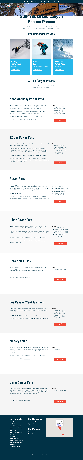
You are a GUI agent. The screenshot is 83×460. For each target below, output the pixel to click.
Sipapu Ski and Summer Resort (16, 440)
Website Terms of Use (33, 434)
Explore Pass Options (53, 1)
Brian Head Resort (14, 424)
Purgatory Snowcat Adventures (17, 432)
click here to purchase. (44, 87)
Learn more (22, 161)
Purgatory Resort (14, 430)
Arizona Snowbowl (14, 422)
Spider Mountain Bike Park (16, 442)
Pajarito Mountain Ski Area (16, 428)
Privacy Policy (31, 432)
